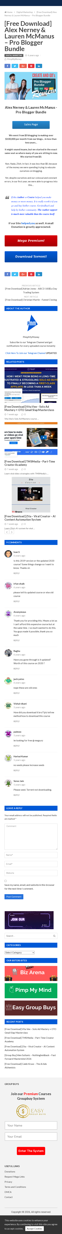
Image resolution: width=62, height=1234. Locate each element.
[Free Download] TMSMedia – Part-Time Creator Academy (30, 463)
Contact (9, 1197)
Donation (17, 226)
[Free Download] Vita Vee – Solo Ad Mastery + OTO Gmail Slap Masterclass (29, 408)
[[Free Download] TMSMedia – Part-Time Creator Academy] (31, 440)
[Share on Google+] (23, 66)
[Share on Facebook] (7, 66)
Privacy (8, 1181)
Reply (17, 573)
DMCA (8, 1192)
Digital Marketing (14, 55)
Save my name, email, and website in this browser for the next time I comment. (29, 886)
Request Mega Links (15, 1176)
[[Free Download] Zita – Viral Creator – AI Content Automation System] (31, 495)
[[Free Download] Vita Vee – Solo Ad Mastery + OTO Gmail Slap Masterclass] (31, 385)
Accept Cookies (34, 1228)
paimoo (17, 731)
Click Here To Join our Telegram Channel (25, 353)
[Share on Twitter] (15, 66)
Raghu (17, 651)
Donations (10, 1171)
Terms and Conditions (15, 1186)
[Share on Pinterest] (31, 66)
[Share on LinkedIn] (39, 66)
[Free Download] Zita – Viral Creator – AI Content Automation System (30, 518)
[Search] (54, 936)
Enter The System (31, 1151)
